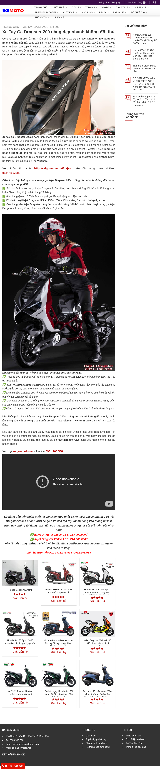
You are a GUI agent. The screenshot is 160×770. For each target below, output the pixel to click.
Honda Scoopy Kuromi (20, 590)
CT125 (75, 7)
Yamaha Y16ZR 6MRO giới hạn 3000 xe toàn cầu (145, 68)
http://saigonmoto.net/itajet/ (52, 168)
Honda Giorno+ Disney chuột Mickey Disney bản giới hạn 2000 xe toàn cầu (58, 643)
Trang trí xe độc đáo (136, 746)
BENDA (103, 12)
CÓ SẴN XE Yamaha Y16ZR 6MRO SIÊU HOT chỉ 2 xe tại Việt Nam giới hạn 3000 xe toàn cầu (144, 84)
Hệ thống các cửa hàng (98, 746)
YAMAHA (90, 7)
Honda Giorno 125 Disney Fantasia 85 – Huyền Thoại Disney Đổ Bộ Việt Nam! (145, 38)
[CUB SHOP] (15, 10)
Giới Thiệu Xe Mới (135, 739)
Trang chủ (41, 7)
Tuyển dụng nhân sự (96, 739)
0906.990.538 (16, 740)
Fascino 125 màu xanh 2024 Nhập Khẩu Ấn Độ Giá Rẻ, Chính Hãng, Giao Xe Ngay (97, 694)
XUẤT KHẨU (69, 12)
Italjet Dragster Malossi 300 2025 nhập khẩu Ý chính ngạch (97, 643)
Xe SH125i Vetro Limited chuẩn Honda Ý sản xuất (20, 693)
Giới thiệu (59, 7)
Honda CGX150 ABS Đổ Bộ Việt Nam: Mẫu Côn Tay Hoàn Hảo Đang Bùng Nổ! (144, 54)
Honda (106, 7)
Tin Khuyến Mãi (133, 735)
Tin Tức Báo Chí (134, 743)
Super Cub (140, 7)
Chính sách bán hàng (96, 743)
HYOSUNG (87, 12)
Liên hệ (59, 17)
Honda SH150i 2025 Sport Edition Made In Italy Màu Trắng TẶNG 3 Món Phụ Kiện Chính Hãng (97, 594)
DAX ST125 (122, 7)
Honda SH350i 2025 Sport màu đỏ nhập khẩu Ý (58, 591)
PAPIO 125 (118, 12)
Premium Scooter (45, 12)
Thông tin (41, 17)
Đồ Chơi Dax (138, 12)
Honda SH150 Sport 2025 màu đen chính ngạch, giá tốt (20, 642)
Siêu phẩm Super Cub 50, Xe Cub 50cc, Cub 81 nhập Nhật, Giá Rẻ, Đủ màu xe (144, 100)
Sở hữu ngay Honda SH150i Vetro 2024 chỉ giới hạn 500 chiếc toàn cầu (59, 694)
